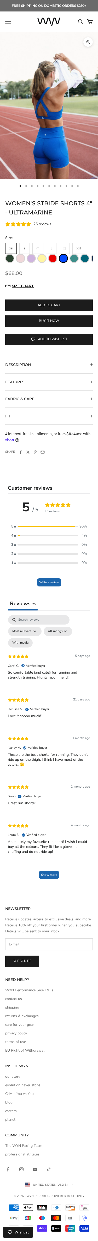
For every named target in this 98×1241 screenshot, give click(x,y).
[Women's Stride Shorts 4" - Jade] (84, 258)
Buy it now (49, 321)
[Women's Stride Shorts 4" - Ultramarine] (63, 258)
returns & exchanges (22, 1016)
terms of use (15, 1041)
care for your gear (19, 1024)
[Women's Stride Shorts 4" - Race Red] (52, 258)
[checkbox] (20, 643)
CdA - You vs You (19, 1093)
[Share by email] (43, 452)
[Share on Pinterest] (35, 452)
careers (11, 1110)
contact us (13, 998)
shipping (12, 1007)
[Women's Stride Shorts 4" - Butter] (42, 258)
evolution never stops (23, 1085)
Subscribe (22, 961)
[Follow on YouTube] (35, 1169)
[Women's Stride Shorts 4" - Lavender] (31, 258)
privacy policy (16, 1033)
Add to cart (49, 305)
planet (10, 1119)
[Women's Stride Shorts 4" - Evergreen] (9, 258)
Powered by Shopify (67, 1196)
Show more (49, 875)
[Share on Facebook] (21, 452)
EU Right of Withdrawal (24, 1050)
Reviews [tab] (23, 603)
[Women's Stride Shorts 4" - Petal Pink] (20, 258)
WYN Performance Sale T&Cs (29, 990)
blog (9, 1102)
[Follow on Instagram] (21, 1169)
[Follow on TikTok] (48, 1169)
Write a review (49, 582)
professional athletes (22, 1154)
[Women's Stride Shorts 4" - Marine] (74, 258)
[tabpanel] (49, 749)
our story (12, 1076)
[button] (49, 526)
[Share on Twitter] (28, 452)
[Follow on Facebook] (7, 1169)
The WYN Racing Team (23, 1145)
